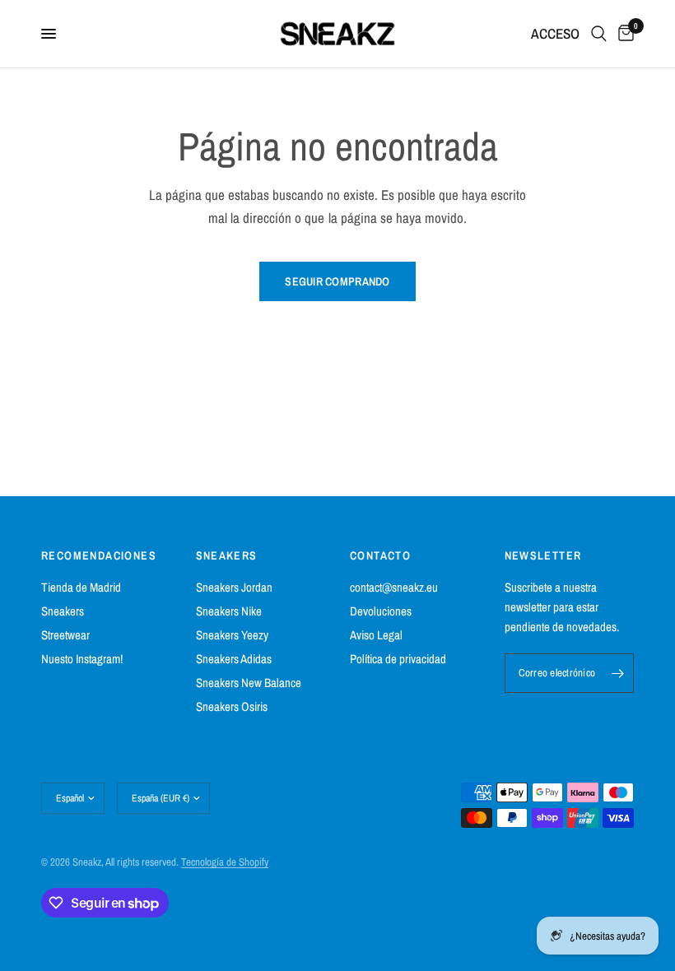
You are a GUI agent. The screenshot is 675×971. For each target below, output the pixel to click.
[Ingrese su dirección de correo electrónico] (617, 673)
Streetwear (65, 634)
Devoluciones (381, 611)
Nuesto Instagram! (82, 658)
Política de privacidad (398, 658)
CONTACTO (380, 555)
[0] (623, 33)
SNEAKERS (227, 555)
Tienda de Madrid (81, 587)
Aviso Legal (376, 634)
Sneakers (62, 611)
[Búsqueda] (598, 33)
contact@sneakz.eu (394, 587)
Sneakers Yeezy (232, 634)
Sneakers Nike (229, 611)
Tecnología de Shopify (224, 862)
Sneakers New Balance (248, 682)
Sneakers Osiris (232, 706)
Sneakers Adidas (234, 658)
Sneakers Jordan (234, 587)
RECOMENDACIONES (98, 555)
